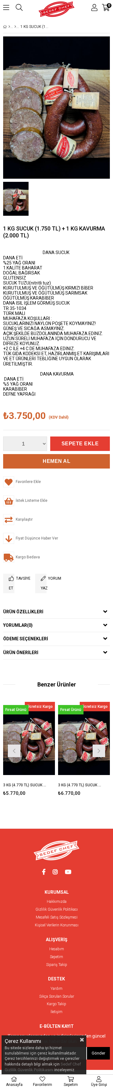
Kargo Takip (56, 1004)
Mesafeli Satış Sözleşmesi (57, 917)
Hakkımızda (57, 902)
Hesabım (56, 949)
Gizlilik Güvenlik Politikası (56, 910)
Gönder (98, 1053)
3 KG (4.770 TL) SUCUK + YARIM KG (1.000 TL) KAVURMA (25, 785)
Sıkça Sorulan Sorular (56, 997)
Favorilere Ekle (29, 740)
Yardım (56, 989)
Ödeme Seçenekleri (25, 638)
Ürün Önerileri (20, 652)
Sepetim (56, 957)
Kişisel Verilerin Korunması (56, 925)
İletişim (56, 1012)
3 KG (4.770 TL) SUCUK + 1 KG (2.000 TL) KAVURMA (80, 785)
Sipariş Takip (56, 965)
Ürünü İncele (39, 740)
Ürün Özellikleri (23, 611)
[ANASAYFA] (9, 26)
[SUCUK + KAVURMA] (15, 26)
